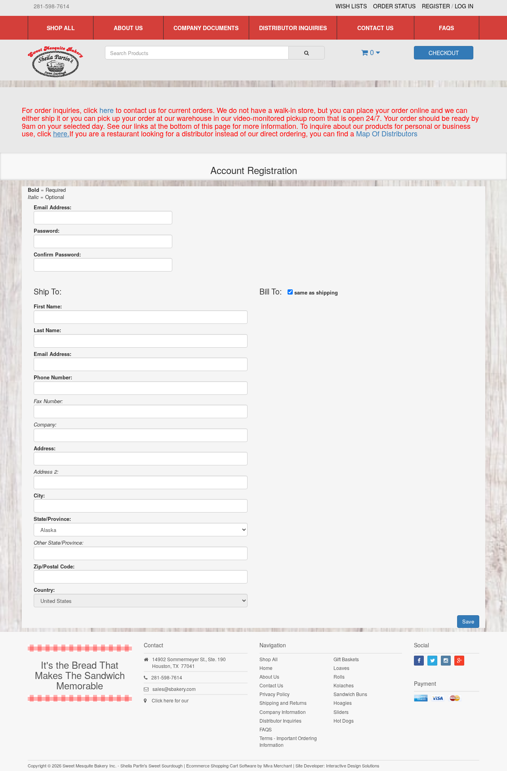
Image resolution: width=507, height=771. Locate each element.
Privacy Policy (274, 694)
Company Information (282, 711)
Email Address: (52, 207)
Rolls (339, 676)
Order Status (394, 6)
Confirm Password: (57, 254)
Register (436, 6)
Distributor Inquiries (293, 28)
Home (266, 667)
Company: (45, 424)
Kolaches (344, 685)
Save (468, 621)
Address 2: (46, 471)
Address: (44, 448)
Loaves (341, 667)
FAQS (446, 28)
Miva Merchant (277, 765)
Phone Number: (53, 377)
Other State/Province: (59, 542)
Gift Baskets (346, 659)
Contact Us (375, 28)
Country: (44, 589)
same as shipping (315, 291)
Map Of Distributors (386, 133)
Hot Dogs (344, 720)
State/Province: (52, 518)
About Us (128, 28)
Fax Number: (48, 401)
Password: (46, 230)
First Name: (48, 306)
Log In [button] (464, 6)
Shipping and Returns (283, 702)
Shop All (61, 28)
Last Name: (47, 330)
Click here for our (170, 700)
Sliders (341, 711)
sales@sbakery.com (174, 688)
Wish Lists (351, 6)
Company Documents (205, 28)
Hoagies (343, 702)
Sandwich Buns (350, 694)
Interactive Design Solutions (352, 765)
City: (39, 495)
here (106, 110)
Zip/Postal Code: (54, 566)
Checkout (444, 53)
